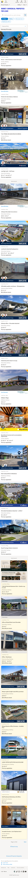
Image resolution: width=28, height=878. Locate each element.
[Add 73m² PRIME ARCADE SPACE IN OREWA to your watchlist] (26, 107)
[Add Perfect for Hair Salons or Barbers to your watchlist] (26, 70)
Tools (24, 4)
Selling (19, 4)
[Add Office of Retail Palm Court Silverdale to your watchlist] (25, 597)
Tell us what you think (7, 864)
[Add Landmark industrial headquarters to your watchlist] (26, 222)
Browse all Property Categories (14, 856)
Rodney (11, 19)
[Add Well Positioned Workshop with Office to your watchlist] (25, 772)
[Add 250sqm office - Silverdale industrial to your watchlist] (26, 296)
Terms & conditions (20, 867)
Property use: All (5, 21)
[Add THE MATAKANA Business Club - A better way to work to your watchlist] (25, 561)
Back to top (15, 846)
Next (25, 842)
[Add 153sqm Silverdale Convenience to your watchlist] (26, 185)
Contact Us (13, 867)
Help (8, 867)
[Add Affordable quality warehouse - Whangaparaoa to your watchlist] (26, 259)
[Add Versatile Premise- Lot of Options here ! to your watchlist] (25, 807)
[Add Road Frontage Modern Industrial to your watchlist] (26, 521)
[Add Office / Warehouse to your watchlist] (25, 632)
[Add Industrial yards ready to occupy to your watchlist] (26, 333)
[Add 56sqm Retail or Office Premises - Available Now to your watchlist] (25, 701)
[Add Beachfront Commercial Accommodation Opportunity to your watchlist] (26, 408)
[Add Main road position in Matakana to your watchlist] (26, 446)
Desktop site (3, 867)
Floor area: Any (19, 18)
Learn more (5, 862)
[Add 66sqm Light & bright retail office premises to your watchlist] (25, 667)
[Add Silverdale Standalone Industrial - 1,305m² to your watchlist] (26, 484)
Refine (4, 19)
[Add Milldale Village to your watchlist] (26, 371)
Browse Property (5, 4)
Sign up (21, 2)
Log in (25, 2)
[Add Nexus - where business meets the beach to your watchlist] (26, 32)
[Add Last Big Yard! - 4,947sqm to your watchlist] (26, 144)
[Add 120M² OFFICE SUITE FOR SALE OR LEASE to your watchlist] (25, 737)
